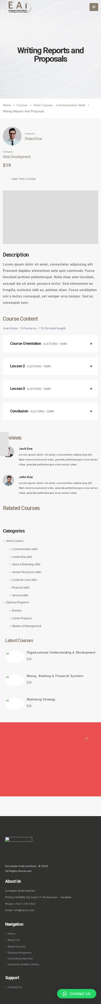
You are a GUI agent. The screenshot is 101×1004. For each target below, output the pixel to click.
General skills (20, 595)
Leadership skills (22, 557)
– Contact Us (13, 987)
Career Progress (22, 618)
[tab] (50, 343)
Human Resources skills (26, 572)
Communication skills (25, 549)
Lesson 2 (30, 366)
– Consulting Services (19, 958)
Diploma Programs (17, 602)
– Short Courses (15, 946)
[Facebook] (8, 854)
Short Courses (14, 541)
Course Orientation (38, 343)
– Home (10, 933)
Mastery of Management (26, 626)
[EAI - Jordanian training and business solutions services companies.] (17, 7)
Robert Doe (33, 139)
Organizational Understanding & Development (61, 652)
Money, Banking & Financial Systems (55, 676)
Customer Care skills (24, 580)
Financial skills (21, 587)
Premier (17, 610)
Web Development (16, 157)
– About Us (12, 940)
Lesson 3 (30, 388)
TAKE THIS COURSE (23, 179)
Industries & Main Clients (23, 964)
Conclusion (32, 411)
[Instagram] (15, 854)
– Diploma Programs (18, 952)
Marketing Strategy (41, 699)
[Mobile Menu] (93, 7)
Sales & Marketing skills (26, 564)
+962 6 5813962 (25, 903)
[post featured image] (14, 657)
